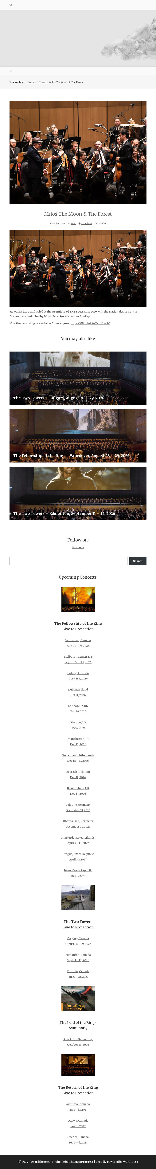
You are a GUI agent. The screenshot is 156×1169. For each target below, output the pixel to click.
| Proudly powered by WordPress (116, 1161)
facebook (78, 547)
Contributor (86, 223)
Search (137, 561)
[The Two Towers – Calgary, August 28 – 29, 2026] (78, 378)
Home (30, 82)
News (42, 82)
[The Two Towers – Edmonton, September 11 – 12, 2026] (78, 493)
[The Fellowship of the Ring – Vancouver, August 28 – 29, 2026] (78, 435)
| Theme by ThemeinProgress (73, 1161)
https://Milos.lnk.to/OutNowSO (90, 323)
